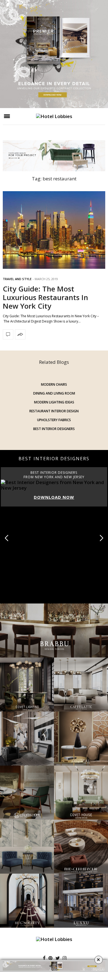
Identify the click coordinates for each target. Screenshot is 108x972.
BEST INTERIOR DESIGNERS (54, 428)
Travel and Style (17, 279)
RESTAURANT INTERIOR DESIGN (54, 411)
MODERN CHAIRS (54, 384)
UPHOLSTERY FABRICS (54, 420)
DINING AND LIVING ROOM (54, 393)
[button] (101, 538)
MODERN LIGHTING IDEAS (54, 402)
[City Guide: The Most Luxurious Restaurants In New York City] (54, 230)
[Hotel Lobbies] (54, 116)
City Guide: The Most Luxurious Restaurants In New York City (45, 297)
